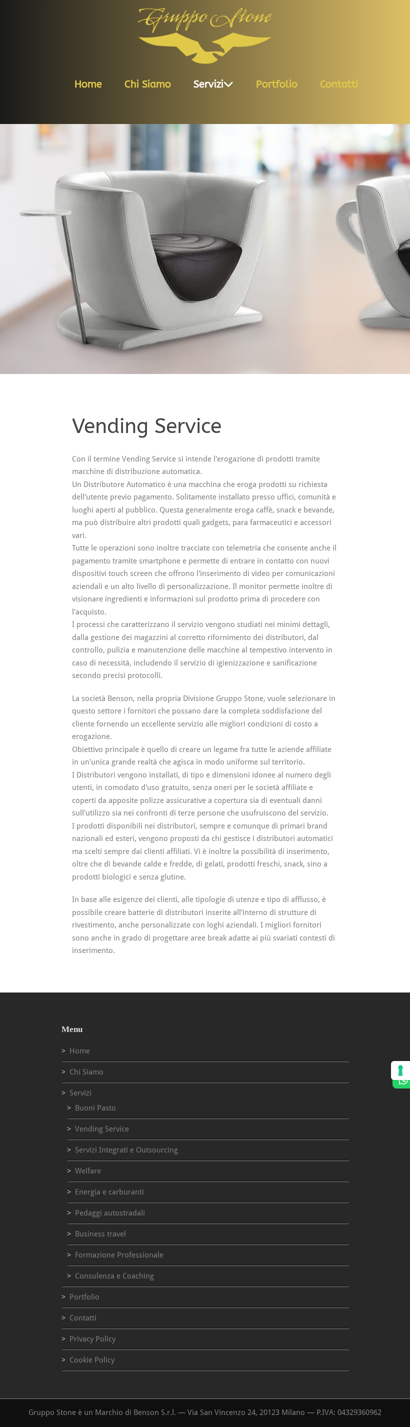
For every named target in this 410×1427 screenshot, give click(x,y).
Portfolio (277, 84)
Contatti (339, 84)
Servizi (209, 84)
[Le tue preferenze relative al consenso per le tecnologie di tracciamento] (400, 1070)
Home (88, 84)
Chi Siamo (147, 84)
